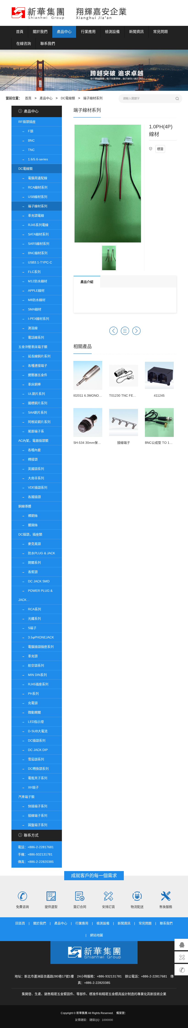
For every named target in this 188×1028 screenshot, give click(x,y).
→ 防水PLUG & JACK (36, 553)
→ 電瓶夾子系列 (32, 778)
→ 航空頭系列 (31, 665)
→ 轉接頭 (28, 459)
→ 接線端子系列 (32, 815)
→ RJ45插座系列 (33, 684)
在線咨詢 (23, 44)
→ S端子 (27, 628)
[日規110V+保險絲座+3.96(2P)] (136, 331)
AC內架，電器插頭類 (33, 440)
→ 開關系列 (29, 562)
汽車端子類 (26, 797)
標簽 (160, 149)
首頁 (19, 32)
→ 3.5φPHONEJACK (36, 637)
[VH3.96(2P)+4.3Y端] (113, 331)
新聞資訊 (136, 32)
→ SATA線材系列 (33, 234)
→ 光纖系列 (29, 618)
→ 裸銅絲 (28, 515)
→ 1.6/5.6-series (33, 159)
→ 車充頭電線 (31, 215)
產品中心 (64, 32)
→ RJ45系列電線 (33, 225)
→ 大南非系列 (31, 478)
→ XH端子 (28, 787)
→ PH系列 (28, 693)
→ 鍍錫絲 (28, 525)
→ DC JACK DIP (33, 750)
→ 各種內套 (29, 450)
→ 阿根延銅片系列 (34, 422)
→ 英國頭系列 (31, 469)
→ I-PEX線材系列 (33, 318)
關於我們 (40, 32)
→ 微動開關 (29, 712)
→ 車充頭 (28, 656)
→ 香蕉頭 (28, 572)
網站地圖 (96, 935)
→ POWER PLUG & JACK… (35, 595)
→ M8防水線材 (31, 300)
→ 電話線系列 (31, 337)
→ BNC (26, 140)
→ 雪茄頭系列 (31, 759)
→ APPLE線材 (31, 290)
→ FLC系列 (29, 272)
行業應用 (88, 32)
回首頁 (20, 923)
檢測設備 (112, 32)
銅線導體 (24, 506)
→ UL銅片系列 (31, 394)
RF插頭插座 (27, 122)
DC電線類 (68, 98)
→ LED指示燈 (31, 722)
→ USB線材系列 (32, 197)
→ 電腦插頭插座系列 (36, 647)
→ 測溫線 (28, 328)
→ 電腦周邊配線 (32, 178)
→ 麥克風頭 (29, 544)
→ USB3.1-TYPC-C (35, 262)
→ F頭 (25, 131)
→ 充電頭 (28, 703)
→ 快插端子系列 (32, 806)
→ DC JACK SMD (34, 581)
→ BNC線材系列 (32, 253)
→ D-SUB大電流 (32, 731)
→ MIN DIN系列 (32, 675)
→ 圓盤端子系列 (32, 825)
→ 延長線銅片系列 (34, 356)
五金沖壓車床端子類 (32, 347)
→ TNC (26, 150)
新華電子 (69, 13)
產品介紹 (86, 282)
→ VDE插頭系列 (32, 487)
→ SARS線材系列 (33, 243)
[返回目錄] (125, 331)
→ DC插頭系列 (31, 740)
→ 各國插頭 (29, 497)
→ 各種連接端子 (32, 365)
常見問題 (160, 32)
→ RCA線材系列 (32, 187)
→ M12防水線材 (32, 281)
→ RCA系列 (29, 609)
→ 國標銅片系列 (32, 403)
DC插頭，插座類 (30, 534)
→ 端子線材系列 (32, 206)
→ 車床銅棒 (29, 384)
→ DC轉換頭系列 (33, 768)
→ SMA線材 (29, 309)
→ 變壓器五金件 (32, 375)
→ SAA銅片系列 (32, 412)
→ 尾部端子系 (31, 431)
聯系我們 (47, 44)
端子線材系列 (92, 98)
